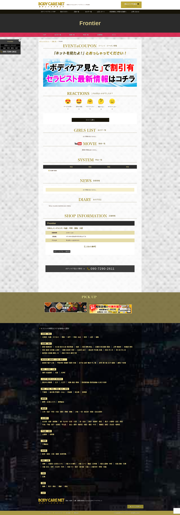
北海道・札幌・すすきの (50, 337)
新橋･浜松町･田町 (68, 350)
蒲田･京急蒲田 (47, 372)
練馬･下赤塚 (122, 363)
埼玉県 (77, 392)
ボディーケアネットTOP (48, 11)
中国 (43, 473)
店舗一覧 (76, 11)
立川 (56, 382)
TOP (44, 34)
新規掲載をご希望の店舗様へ (118, 11)
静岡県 (44, 398)
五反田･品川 (81, 350)
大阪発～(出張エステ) (55, 464)
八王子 (63, 382)
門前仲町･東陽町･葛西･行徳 (66, 363)
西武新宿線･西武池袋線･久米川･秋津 (94, 382)
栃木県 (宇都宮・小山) (57, 392)
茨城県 (69, 392)
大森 (56, 372)
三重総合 (45, 444)
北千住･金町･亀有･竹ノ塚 (87, 363)
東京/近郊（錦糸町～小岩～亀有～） (54, 359)
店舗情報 (99, 34)
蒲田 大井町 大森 (48, 369)
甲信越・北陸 (46, 431)
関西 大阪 (45, 460)
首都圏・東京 (46, 343)
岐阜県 (44, 450)
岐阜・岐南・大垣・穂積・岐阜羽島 (54, 454)
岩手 (69, 337)
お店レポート (101, 11)
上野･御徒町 (117, 347)
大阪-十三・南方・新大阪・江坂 (77, 467)
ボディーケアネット (44, 41)
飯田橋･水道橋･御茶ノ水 (50, 353)
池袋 (77, 347)
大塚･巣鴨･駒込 (87, 347)
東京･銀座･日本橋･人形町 (51, 350)
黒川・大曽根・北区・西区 (114, 421)
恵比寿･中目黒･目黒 (95, 350)
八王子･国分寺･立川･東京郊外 (52, 379)
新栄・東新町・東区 (95, 421)
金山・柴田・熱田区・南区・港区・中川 (82, 424)
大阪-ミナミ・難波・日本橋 (87, 464)
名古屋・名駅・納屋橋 (49, 421)
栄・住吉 (83, 421)
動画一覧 (72, 34)
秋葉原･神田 (128, 347)
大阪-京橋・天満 (120, 464)
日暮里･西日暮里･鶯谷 (102, 347)
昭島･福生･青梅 (73, 382)
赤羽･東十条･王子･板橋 (107, 363)
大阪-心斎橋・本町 (106, 464)
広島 (43, 476)
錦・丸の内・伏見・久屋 (68, 421)
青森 (63, 337)
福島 (97, 337)
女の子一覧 (88, 11)
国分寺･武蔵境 (47, 382)
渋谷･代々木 (109, 350)
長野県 (52, 434)
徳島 (43, 486)
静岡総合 (61, 402)
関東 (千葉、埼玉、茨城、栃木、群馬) (55, 389)
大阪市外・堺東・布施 (98, 467)
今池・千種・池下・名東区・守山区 (54, 424)
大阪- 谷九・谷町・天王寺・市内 (53, 467)
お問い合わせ (135, 11)
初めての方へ (64, 11)
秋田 (85, 337)
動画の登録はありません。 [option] (90, 150)
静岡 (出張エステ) (48, 402)
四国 (43, 483)
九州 (43, 493)
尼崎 (43, 464)
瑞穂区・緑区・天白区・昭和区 (109, 424)
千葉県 (44, 392)
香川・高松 (52, 486)
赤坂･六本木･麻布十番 (69, 353)
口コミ (114, 34)
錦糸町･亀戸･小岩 (48, 363)
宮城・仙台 (77, 337)
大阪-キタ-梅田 (70, 464)
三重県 (44, 441)
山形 (91, 337)
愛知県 (44, 408)
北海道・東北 (46, 334)
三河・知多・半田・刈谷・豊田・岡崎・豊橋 (57, 412)
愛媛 (60, 486)
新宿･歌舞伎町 (47, 347)
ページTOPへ (136, 506)
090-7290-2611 (90, 268)
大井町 (63, 372)
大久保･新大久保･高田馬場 (64, 347)
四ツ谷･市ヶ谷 (121, 350)
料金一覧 (85, 34)
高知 (66, 486)
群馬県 (84, 392)
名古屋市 (45, 418)
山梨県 (44, 434)
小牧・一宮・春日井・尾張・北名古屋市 (88, 412)
